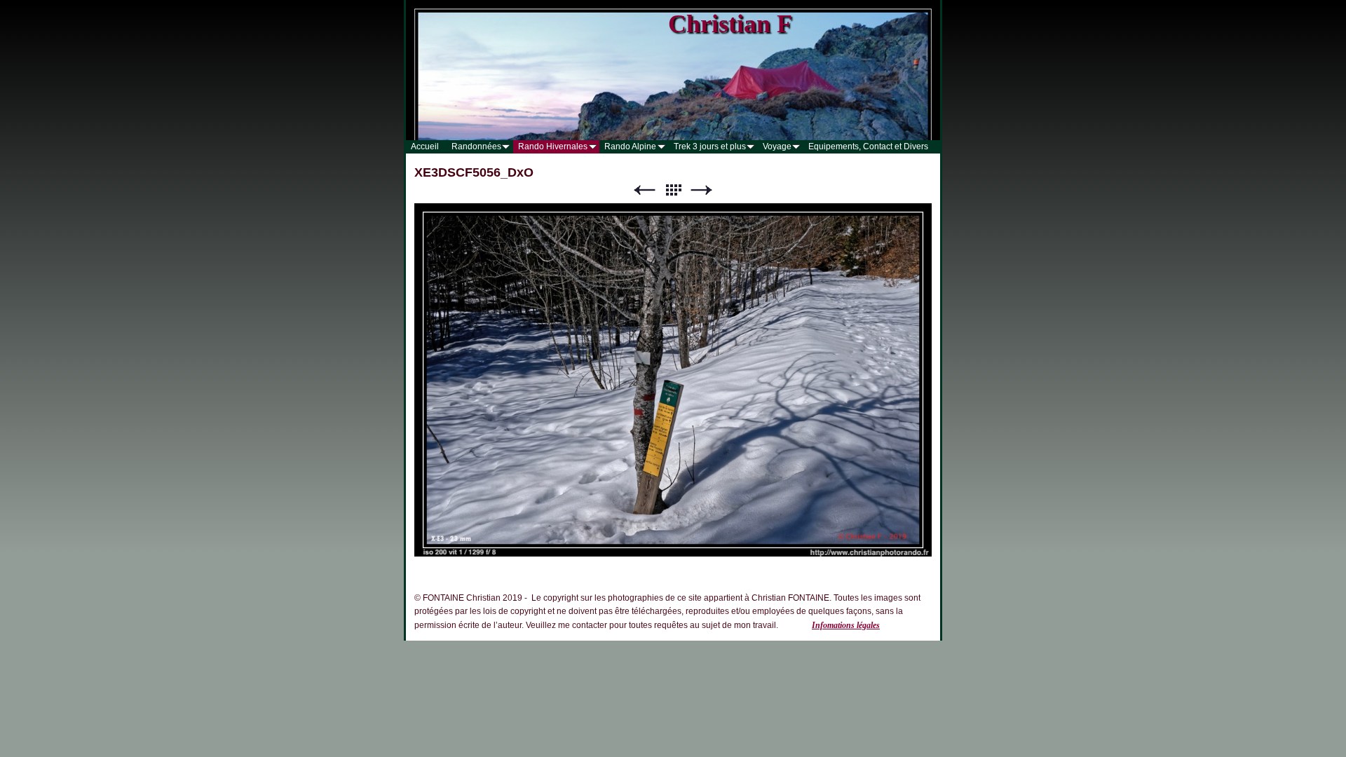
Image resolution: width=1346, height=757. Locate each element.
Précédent (644, 190)
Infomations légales (846, 625)
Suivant (702, 190)
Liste (673, 190)
